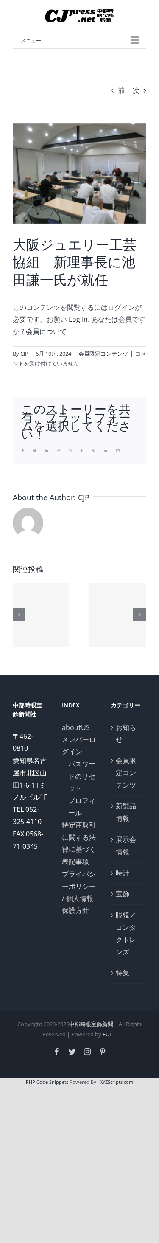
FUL (107, 1034)
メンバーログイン (79, 745)
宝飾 (122, 893)
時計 (122, 873)
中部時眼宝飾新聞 (91, 1024)
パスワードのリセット (81, 776)
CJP (24, 353)
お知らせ (126, 733)
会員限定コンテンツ (103, 353)
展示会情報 (126, 845)
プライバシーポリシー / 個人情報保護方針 (79, 892)
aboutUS (76, 727)
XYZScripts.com (116, 1082)
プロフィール (81, 806)
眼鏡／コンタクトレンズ (126, 933)
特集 (122, 972)
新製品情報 (126, 812)
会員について (46, 331)
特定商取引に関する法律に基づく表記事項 (79, 843)
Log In (78, 319)
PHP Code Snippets (47, 1082)
